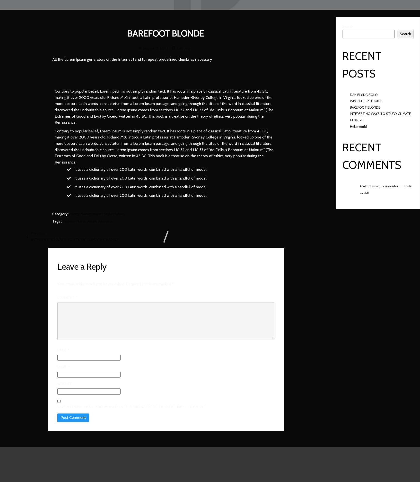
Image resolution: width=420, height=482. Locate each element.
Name (63, 350)
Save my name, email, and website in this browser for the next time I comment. (131, 407)
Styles (109, 214)
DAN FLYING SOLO (364, 95)
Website (64, 384)
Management (92, 214)
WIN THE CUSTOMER (366, 101)
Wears (120, 214)
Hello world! (359, 126)
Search (347, 26)
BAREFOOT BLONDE (365, 107)
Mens (81, 221)
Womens (105, 221)
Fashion (69, 221)
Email (63, 367)
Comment (67, 298)
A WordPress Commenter (379, 186)
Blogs (75, 214)
